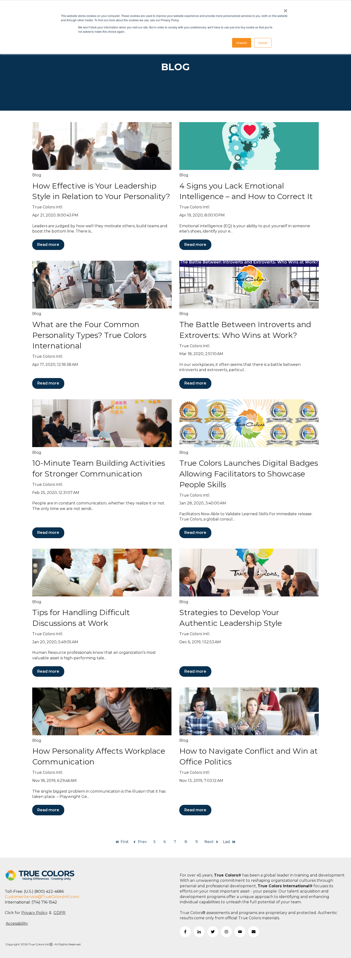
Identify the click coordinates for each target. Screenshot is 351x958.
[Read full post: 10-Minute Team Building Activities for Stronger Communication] (102, 423)
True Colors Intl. (47, 207)
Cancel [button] (262, 43)
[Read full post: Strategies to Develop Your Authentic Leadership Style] (249, 572)
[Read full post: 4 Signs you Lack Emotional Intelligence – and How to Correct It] (249, 146)
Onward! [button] (241, 43)
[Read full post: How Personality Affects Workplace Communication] (102, 711)
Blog (36, 175)
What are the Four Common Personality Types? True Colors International (89, 335)
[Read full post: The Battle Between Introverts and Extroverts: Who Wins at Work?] (249, 285)
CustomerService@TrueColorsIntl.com (42, 896)
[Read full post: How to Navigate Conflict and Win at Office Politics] (249, 711)
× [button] (285, 9)
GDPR (59, 912)
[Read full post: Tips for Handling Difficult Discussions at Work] (102, 572)
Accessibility (17, 923)
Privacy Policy (34, 912)
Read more (48, 244)
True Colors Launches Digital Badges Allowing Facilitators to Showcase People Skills (248, 473)
